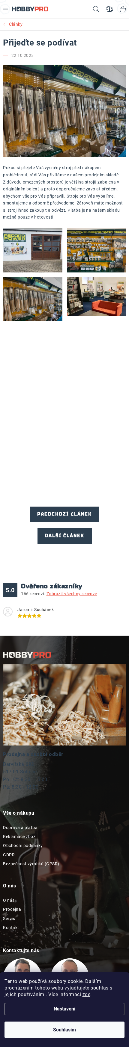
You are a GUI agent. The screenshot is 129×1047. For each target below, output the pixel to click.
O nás (9, 900)
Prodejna (12, 909)
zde (86, 994)
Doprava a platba (20, 827)
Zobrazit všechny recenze (71, 593)
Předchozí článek (64, 514)
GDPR (9, 854)
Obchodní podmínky (23, 845)
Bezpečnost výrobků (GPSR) (31, 863)
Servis (9, 918)
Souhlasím (64, 1030)
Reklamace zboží (20, 836)
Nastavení (64, 1009)
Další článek (64, 535)
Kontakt (11, 927)
